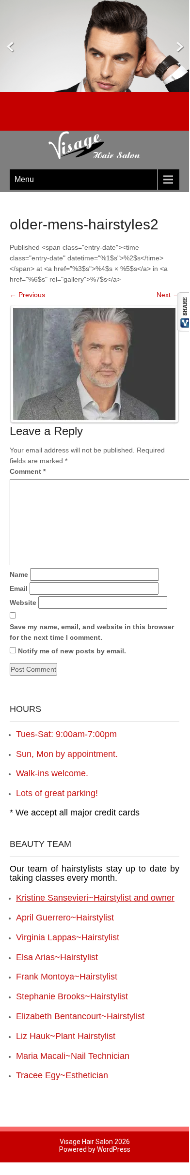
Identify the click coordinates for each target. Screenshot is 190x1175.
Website (23, 602)
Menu (24, 179)
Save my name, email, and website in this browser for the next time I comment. (92, 632)
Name (19, 574)
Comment (28, 471)
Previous (27, 295)
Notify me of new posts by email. (72, 651)
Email (19, 588)
